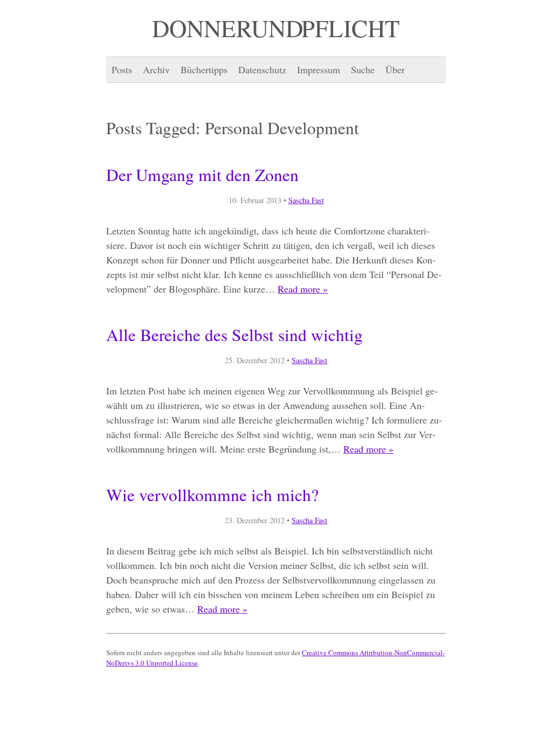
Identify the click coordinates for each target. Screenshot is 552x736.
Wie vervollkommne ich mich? (212, 494)
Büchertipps (204, 69)
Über (395, 69)
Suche (363, 69)
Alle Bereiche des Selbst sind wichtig (234, 334)
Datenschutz (262, 69)
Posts (122, 69)
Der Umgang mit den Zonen (202, 174)
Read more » (303, 288)
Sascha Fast (306, 200)
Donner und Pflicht (276, 28)
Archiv (156, 69)
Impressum (318, 69)
